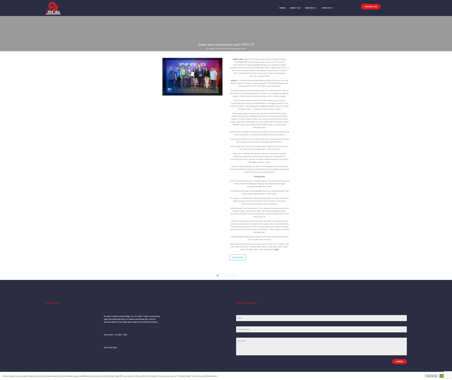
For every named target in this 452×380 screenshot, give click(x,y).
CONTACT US (370, 6)
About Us (295, 8)
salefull (211, 49)
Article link (238, 257)
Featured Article (234, 49)
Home (282, 8)
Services (310, 8)
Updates (326, 8)
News (243, 49)
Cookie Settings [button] (431, 376)
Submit (399, 361)
